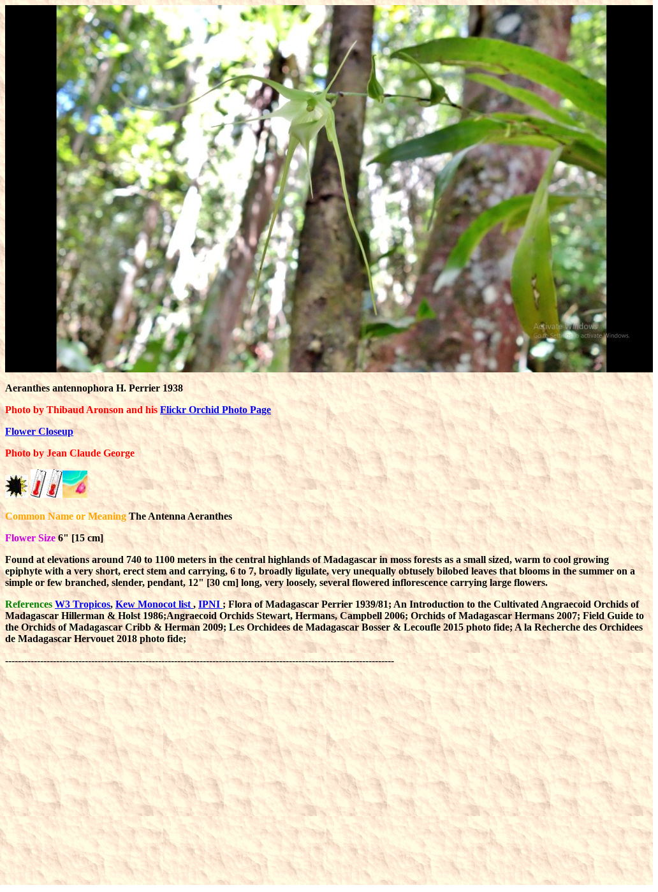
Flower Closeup (39, 431)
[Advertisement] (237, 695)
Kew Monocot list (154, 604)
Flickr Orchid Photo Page (215, 409)
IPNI (210, 604)
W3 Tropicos (82, 604)
